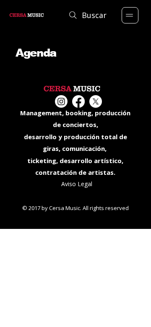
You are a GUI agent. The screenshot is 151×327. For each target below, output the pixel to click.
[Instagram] (61, 101)
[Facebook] (78, 101)
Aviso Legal (76, 184)
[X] (95, 101)
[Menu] (130, 15)
